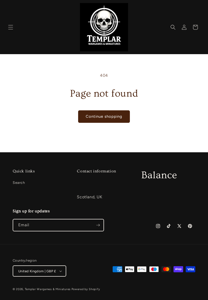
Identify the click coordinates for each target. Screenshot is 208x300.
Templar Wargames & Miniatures (48, 289)
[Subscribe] (97, 225)
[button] (10, 27)
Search (19, 183)
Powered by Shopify (86, 289)
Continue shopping (104, 116)
